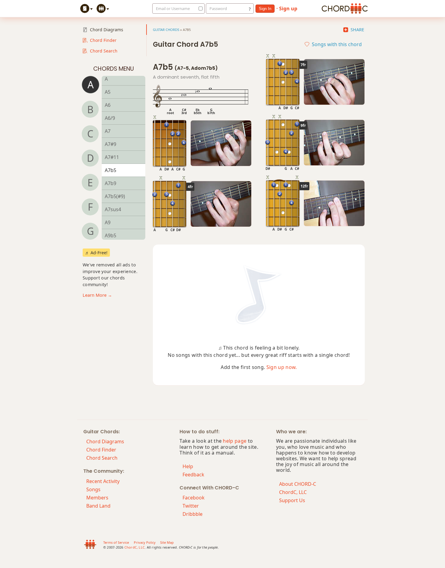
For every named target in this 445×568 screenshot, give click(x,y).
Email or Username (173, 8)
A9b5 (110, 235)
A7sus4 (113, 209)
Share (357, 29)
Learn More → (97, 295)
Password (218, 8)
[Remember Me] (199, 8)
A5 (107, 92)
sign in (265, 8)
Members (97, 497)
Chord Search (103, 51)
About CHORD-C (297, 484)
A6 (107, 105)
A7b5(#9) (115, 196)
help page (234, 441)
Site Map (167, 542)
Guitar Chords (166, 29)
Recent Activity (103, 481)
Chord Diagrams (106, 29)
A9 (107, 222)
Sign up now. (281, 367)
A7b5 (110, 170)
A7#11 (112, 157)
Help (188, 466)
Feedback (193, 474)
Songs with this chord (337, 44)
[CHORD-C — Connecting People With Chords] (344, 8)
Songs (93, 489)
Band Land (98, 505)
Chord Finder (103, 40)
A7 (107, 131)
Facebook (194, 497)
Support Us (292, 500)
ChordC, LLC (293, 492)
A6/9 (110, 118)
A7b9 (110, 183)
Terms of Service (116, 542)
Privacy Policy (145, 542)
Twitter (191, 505)
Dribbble (193, 514)
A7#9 (110, 144)
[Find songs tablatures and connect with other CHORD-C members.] (103, 8)
